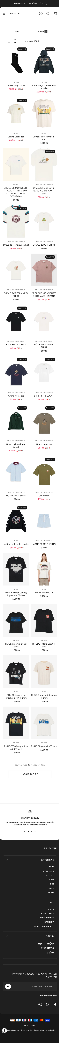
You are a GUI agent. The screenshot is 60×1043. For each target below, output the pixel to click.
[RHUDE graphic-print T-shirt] (16, 620)
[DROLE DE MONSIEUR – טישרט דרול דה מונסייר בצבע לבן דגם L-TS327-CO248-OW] (16, 164)
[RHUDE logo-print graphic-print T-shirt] (16, 671)
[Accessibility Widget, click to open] (4, 1031)
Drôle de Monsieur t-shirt (16, 244)
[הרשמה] (8, 986)
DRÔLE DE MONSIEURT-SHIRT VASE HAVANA (44, 295)
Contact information (12, 1030)
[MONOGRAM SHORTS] (44, 520)
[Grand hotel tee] (16, 372)
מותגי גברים (48, 871)
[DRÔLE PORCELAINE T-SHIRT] (16, 270)
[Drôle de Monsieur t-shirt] (16, 221)
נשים (52, 884)
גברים (51, 879)
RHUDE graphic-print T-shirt (16, 645)
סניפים (51, 909)
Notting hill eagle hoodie (16, 544)
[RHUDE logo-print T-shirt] (44, 723)
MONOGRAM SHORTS (43, 544)
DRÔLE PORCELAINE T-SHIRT (16, 295)
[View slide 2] (31, 831)
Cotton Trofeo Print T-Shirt (44, 138)
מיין (18, 31)
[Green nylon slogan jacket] (16, 421)
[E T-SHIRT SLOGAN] (16, 321)
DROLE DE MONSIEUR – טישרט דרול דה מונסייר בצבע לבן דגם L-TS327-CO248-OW (16, 192)
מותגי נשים (49, 875)
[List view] (8, 41)
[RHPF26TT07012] (44, 569)
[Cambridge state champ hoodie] (44, 62)
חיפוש (51, 888)
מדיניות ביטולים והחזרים (43, 926)
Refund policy (50, 1030)
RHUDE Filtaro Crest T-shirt (44, 645)
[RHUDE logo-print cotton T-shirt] (44, 671)
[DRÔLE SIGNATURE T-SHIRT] (44, 321)
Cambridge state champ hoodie (44, 87)
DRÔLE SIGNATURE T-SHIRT (44, 346)
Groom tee (44, 495)
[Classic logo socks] (16, 62)
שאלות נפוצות (47, 913)
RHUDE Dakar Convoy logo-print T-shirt (16, 594)
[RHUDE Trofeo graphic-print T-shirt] (16, 723)
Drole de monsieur (44, 185)
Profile (51, 892)
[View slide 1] (35, 831)
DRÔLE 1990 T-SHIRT (44, 244)
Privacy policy (39, 1030)
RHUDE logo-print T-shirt (44, 746)
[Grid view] (14, 41)
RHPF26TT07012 (44, 592)
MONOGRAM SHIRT (16, 495)
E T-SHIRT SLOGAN (16, 344)
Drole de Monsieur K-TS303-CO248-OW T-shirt (44, 191)
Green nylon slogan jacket (16, 445)
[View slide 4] (25, 831)
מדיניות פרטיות (47, 917)
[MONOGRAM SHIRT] (16, 472)
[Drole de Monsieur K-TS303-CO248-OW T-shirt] (44, 164)
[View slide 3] (28, 831)
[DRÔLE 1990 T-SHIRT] (44, 221)
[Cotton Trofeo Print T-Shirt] (44, 113)
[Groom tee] (44, 472)
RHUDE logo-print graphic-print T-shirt (16, 696)
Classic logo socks (16, 85)
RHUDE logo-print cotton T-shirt (44, 696)
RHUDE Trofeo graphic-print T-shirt (16, 748)
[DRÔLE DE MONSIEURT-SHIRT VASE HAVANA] (44, 270)
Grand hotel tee (16, 395)
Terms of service (26, 1030)
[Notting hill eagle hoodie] (16, 520)
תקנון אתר (49, 922)
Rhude (44, 82)
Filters (41, 31)
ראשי (51, 866)
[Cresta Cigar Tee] (16, 113)
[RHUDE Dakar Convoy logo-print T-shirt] (16, 569)
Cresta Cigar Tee (16, 136)
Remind (16, 185)
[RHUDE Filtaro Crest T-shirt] (44, 620)
